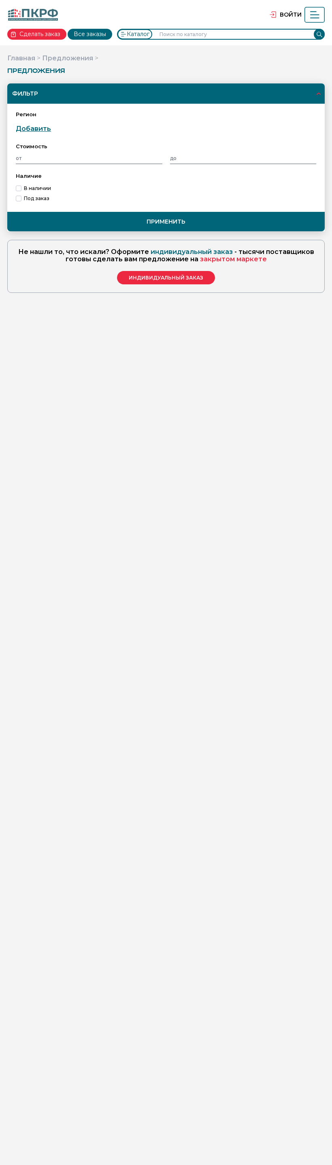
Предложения (67, 58)
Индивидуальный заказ (166, 278)
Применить (166, 221)
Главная (21, 58)
